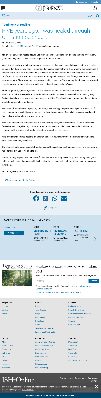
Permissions (93, 378)
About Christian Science (45, 342)
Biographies (40, 317)
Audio (37, 325)
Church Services (42, 349)
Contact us (6, 349)
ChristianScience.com (44, 346)
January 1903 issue (20, 46)
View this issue (14, 233)
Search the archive (76, 310)
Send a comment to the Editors (21, 180)
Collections (39, 321)
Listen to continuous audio (57, 292)
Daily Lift (38, 360)
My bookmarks (74, 306)
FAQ (3, 357)
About (4, 342)
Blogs (37, 314)
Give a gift (72, 353)
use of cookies (28, 390)
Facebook (6, 364)
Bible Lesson (40, 353)
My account (73, 342)
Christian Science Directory (79, 314)
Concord (71, 321)
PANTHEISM (81, 230)
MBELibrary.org (41, 368)
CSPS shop (73, 357)
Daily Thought (74, 325)
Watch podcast (44, 328)
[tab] (17, 303)
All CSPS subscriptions (77, 360)
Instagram (6, 368)
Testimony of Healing (16, 24)
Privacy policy (80, 378)
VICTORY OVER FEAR (43, 232)
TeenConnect (40, 310)
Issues (38, 306)
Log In (95, 2)
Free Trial (72, 349)
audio (45, 332)
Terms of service (67, 378)
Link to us (6, 353)
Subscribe (83, 2)
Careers (5, 360)
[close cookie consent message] (96, 386)
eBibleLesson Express (77, 317)
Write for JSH (7, 346)
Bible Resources (42, 357)
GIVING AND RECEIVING (60, 232)
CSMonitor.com (41, 364)
